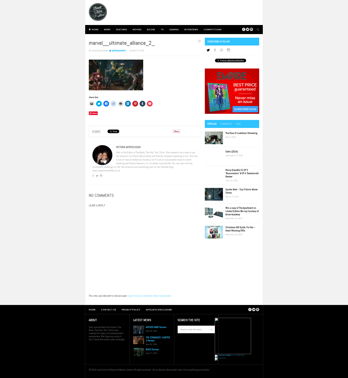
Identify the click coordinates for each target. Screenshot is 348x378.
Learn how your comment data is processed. (150, 295)
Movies (137, 29)
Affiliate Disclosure (159, 309)
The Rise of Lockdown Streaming (241, 133)
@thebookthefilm (119, 50)
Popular (212, 123)
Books (151, 29)
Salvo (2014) (231, 151)
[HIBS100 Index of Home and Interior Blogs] (230, 354)
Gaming (174, 29)
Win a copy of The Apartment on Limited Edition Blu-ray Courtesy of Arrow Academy (242, 211)
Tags (238, 123)
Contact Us (108, 309)
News (107, 29)
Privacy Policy (131, 309)
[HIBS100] (220, 357)
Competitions (213, 29)
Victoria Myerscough (99, 50)
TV (162, 29)
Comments (226, 123)
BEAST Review (152, 349)
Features (121, 29)
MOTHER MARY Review (156, 327)
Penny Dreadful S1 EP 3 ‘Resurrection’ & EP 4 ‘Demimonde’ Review (242, 173)
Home (95, 29)
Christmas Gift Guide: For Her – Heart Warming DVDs (240, 229)
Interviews (191, 29)
